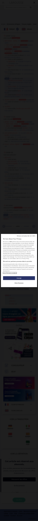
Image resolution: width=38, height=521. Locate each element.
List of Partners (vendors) (10, 273)
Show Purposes (19, 283)
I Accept (19, 278)
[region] (19, 260)
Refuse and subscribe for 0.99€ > (26, 236)
